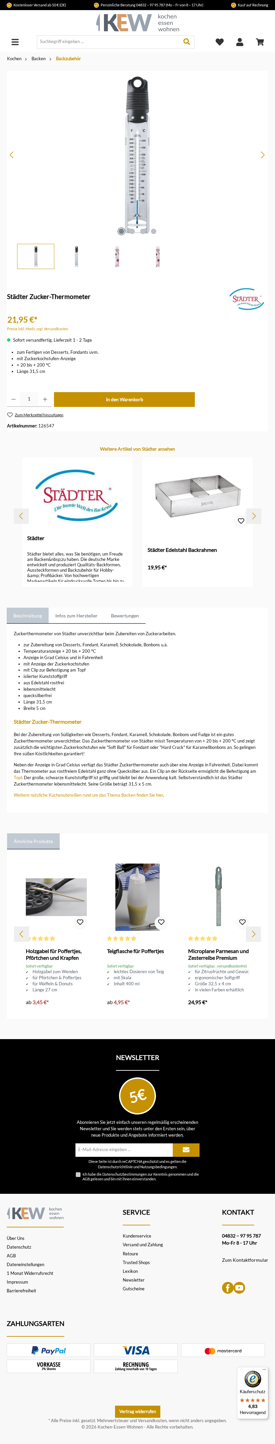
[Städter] (247, 298)
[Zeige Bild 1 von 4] (121, 231)
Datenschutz (19, 1247)
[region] (137, 170)
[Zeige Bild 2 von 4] (132, 231)
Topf (18, 777)
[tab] (28, 616)
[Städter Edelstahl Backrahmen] (198, 496)
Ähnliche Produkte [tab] (33, 841)
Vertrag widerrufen (137, 1411)
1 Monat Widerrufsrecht (30, 1273)
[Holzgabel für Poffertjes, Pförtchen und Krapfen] (56, 897)
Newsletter (134, 1280)
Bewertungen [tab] (125, 615)
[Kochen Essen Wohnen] (35, 1212)
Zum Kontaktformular (245, 1260)
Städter (35, 538)
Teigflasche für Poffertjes (135, 951)
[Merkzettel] (219, 42)
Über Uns (15, 1238)
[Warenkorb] (260, 42)
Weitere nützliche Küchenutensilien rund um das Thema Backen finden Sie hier (88, 795)
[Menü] (15, 42)
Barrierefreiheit (21, 1290)
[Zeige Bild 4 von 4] (153, 231)
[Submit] (186, 1150)
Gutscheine (134, 1288)
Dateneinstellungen (25, 1264)
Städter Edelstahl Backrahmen (182, 549)
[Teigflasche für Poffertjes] (137, 897)
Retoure (130, 1253)
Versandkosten (152, 1420)
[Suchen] (187, 42)
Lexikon (130, 1271)
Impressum (17, 1282)
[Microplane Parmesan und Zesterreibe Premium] (218, 897)
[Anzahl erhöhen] (45, 399)
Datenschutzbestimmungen (124, 1174)
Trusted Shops (136, 1262)
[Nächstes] (263, 155)
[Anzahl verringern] (13, 399)
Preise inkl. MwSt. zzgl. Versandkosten (37, 329)
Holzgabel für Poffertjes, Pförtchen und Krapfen (53, 954)
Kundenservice (137, 1236)
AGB (86, 1179)
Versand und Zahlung (143, 1244)
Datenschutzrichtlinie (115, 1167)
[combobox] (108, 42)
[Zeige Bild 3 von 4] (143, 231)
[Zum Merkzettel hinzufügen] (241, 521)
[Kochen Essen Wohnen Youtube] (239, 1287)
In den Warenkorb (124, 399)
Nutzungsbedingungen (158, 1167)
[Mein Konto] (239, 42)
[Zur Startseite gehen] (137, 23)
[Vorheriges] (12, 155)
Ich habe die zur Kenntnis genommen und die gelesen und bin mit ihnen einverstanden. (140, 1176)
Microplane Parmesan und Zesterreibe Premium (218, 954)
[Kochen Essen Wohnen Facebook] (228, 1287)
